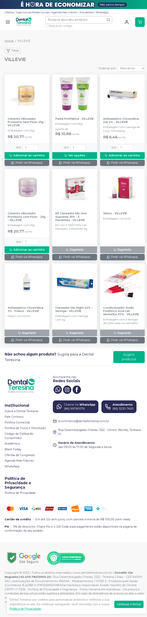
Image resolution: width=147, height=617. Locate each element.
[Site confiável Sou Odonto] (66, 558)
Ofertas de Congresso (20, 455)
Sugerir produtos (129, 357)
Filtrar (15, 50)
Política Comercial (17, 422)
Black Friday (13, 449)
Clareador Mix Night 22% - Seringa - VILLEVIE (73, 309)
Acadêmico (12, 443)
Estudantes (87, 12)
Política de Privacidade (20, 493)
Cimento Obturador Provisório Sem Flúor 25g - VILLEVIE (26, 122)
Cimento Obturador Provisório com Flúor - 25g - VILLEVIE (26, 217)
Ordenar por (107, 68)
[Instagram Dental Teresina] (67, 389)
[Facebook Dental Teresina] (77, 389)
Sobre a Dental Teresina (21, 411)
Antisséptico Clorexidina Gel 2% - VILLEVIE (121, 120)
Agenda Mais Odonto (64, 12)
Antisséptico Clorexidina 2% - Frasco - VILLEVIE (25, 309)
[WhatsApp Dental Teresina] (57, 389)
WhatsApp (102, 12)
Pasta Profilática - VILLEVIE (74, 118)
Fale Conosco (14, 416)
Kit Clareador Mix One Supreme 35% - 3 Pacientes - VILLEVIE (71, 217)
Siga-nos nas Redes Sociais (33, 12)
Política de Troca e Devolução (25, 428)
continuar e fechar (129, 604)
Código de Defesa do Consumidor (19, 436)
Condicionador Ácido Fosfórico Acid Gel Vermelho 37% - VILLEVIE (121, 311)
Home (9, 41)
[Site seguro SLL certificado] (24, 558)
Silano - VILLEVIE (115, 213)
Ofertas (9, 12)
